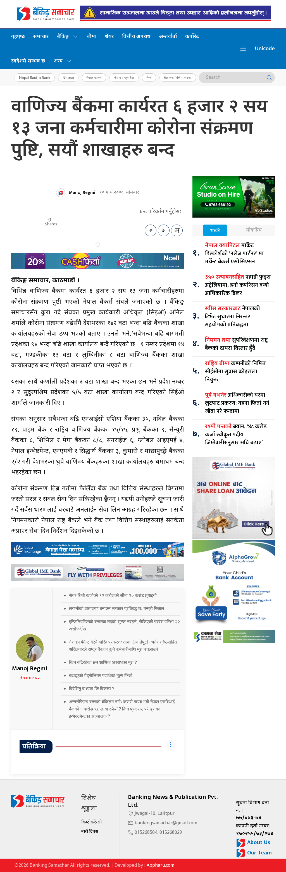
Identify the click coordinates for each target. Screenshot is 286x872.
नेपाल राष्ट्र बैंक (124, 77)
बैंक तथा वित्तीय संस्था (178, 77)
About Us (258, 843)
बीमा (91, 36)
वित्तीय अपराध (136, 36)
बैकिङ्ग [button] (63, 36)
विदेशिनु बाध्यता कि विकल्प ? (92, 688)
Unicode (265, 49)
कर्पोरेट (192, 36)
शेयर (109, 36)
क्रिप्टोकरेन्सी (91, 822)
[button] (243, 49)
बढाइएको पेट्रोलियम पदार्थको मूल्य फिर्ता (101, 675)
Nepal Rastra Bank (34, 77)
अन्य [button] (58, 61)
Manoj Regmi (82, 192)
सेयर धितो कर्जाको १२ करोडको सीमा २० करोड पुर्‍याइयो (113, 595)
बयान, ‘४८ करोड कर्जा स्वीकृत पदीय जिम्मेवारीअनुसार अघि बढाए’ (236, 434)
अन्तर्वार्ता (168, 36)
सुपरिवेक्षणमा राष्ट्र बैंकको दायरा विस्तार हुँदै (236, 344)
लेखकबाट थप (30, 678)
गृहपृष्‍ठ (18, 36)
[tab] (215, 231)
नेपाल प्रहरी (94, 77)
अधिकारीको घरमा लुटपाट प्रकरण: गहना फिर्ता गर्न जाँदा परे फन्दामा (237, 403)
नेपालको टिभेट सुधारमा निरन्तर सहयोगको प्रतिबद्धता (232, 316)
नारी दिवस (89, 832)
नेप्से (149, 77)
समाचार (41, 36)
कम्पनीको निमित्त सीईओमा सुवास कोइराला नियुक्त (235, 371)
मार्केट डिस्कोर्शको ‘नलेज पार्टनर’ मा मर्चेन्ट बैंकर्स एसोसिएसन (234, 253)
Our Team (259, 853)
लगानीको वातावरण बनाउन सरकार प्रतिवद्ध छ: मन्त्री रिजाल (117, 608)
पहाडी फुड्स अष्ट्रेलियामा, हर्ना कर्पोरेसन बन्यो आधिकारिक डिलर (238, 285)
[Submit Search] (269, 77)
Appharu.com (160, 866)
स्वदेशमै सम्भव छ (28, 61)
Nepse (68, 77)
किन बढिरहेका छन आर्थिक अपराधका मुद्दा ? (103, 662)
